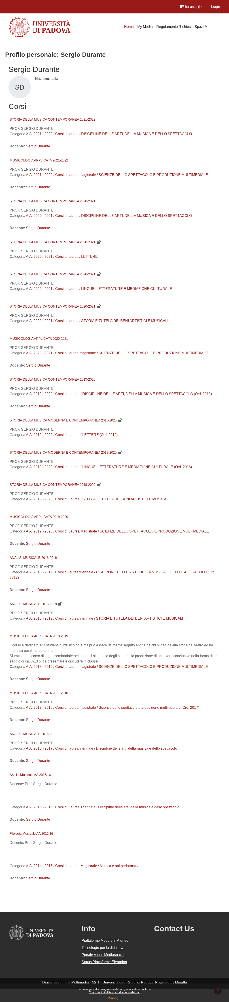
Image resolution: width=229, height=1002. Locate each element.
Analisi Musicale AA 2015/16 (30, 775)
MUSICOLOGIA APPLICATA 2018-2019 (39, 636)
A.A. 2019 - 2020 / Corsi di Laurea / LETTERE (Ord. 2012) (72, 435)
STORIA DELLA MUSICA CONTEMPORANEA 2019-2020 (52, 379)
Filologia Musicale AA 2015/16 (31, 833)
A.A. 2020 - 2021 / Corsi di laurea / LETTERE (62, 256)
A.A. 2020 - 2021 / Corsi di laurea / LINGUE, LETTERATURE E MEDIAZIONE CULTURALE (99, 289)
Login (215, 6)
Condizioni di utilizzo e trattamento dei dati (114, 992)
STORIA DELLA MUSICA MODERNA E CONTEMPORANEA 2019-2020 (63, 420)
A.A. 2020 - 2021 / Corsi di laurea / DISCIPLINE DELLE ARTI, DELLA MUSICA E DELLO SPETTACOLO (109, 216)
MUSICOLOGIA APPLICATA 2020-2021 (39, 338)
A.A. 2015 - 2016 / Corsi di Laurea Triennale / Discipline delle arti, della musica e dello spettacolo (102, 807)
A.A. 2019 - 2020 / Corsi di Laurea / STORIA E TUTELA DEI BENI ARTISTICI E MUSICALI (97, 499)
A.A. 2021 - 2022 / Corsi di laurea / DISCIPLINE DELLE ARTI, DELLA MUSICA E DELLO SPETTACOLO (109, 134)
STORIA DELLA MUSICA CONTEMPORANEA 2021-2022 (52, 119)
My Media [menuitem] (145, 27)
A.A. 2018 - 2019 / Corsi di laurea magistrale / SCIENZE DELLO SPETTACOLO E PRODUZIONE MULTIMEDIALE (117, 667)
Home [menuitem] (129, 27)
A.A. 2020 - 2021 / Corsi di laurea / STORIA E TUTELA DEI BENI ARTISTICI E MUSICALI (97, 321)
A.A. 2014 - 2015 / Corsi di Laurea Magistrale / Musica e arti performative (83, 866)
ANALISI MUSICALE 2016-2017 (33, 734)
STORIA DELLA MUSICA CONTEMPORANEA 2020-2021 (52, 201)
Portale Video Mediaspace (103, 955)
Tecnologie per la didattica (102, 948)
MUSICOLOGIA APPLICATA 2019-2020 (39, 517)
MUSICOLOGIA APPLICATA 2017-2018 (39, 693)
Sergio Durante (38, 146)
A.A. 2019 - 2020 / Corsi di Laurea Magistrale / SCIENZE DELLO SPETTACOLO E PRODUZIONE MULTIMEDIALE (117, 531)
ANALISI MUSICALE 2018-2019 (33, 558)
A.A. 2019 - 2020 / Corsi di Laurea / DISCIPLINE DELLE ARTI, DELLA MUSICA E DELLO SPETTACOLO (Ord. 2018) (119, 394)
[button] (191, 6)
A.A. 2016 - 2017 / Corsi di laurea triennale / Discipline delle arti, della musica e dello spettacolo (101, 748)
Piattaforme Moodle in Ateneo (105, 940)
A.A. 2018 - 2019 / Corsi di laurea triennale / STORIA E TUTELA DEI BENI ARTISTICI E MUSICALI (104, 618)
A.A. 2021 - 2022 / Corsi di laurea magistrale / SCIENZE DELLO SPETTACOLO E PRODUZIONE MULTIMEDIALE (117, 175)
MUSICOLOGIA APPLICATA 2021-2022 (39, 160)
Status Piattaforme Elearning (104, 962)
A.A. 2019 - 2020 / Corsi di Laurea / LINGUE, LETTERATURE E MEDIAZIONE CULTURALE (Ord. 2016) (109, 467)
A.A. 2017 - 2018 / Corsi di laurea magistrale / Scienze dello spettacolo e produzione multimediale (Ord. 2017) (112, 707)
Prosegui (114, 998)
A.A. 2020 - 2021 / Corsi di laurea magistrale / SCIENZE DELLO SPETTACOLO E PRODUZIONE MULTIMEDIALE (117, 353)
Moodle (181, 982)
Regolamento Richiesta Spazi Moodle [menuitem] (186, 27)
